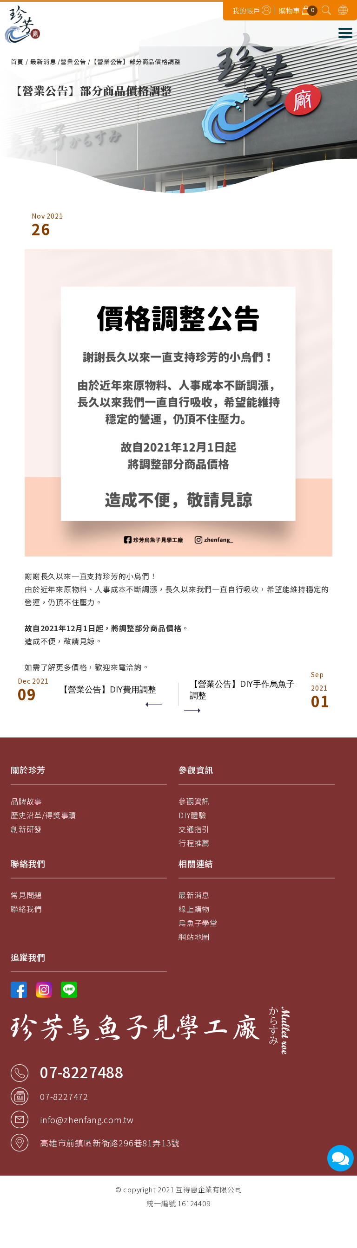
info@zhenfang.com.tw (87, 1119)
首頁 (17, 61)
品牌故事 (26, 801)
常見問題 (26, 894)
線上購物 (194, 908)
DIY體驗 (192, 815)
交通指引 (194, 828)
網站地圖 (194, 936)
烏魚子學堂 (198, 922)
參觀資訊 (194, 801)
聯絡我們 (26, 908)
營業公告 (73, 61)
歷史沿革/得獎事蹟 (43, 815)
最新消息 (43, 61)
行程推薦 (194, 842)
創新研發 (26, 828)
